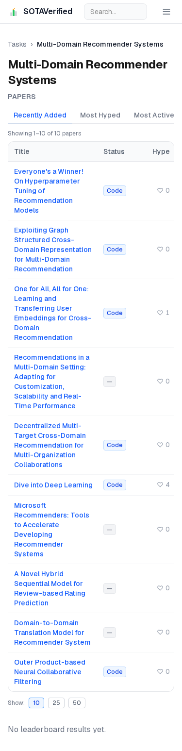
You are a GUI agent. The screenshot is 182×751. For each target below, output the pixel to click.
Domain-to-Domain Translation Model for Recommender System (52, 632)
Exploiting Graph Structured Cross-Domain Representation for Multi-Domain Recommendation (53, 249)
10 (36, 703)
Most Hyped (100, 115)
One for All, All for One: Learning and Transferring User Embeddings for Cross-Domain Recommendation (52, 313)
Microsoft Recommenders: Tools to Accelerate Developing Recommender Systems (51, 529)
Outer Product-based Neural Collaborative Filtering (49, 672)
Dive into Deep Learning (53, 485)
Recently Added (40, 115)
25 (56, 703)
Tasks (17, 44)
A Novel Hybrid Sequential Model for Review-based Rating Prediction (49, 588)
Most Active (154, 115)
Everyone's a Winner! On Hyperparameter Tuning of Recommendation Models (48, 191)
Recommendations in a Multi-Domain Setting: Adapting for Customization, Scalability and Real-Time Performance (51, 381)
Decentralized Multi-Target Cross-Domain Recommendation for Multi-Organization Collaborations (50, 445)
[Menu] (166, 11)
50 (77, 703)
